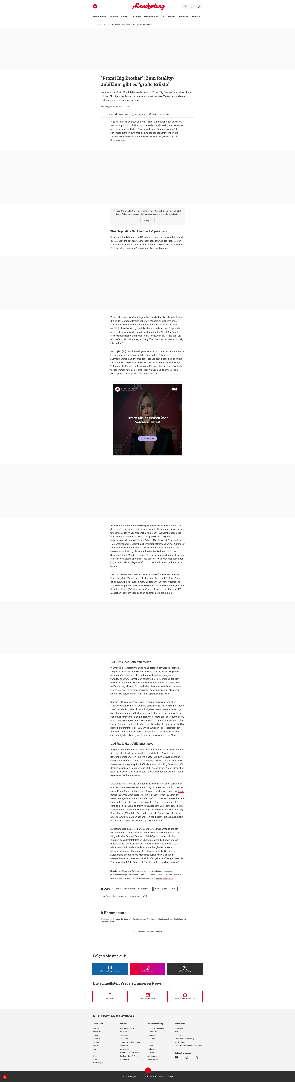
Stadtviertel (97, 1032)
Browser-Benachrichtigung (130, 1042)
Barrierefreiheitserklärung (184, 1039)
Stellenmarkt (125, 1059)
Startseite (97, 24)
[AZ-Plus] (95, 6)
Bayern (114, 16)
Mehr (195, 16)
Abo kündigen (180, 1042)
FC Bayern (96, 1039)
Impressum (179, 1028)
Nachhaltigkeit (98, 1063)
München (98, 16)
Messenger (124, 1035)
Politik (171, 16)
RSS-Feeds (124, 1039)
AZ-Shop (151, 1053)
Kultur (182, 16)
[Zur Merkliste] (192, 6)
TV (163, 16)
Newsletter (124, 1032)
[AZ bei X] (197, 1057)
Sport (124, 16)
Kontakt (150, 1046)
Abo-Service (152, 1039)
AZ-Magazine (152, 1056)
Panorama (149, 16)
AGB (176, 1032)
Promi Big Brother (156, 121)
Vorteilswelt (124, 1049)
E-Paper (150, 1042)
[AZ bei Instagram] (186, 1057)
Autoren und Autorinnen (156, 1028)
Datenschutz (179, 1035)
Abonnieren (152, 1035)
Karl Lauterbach (157, 794)
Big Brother (116, 889)
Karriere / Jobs (153, 1032)
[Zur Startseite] (148, 10)
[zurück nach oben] (148, 1071)
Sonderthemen (153, 1059)
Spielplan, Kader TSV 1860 (129, 1056)
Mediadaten (152, 1049)
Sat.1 (113, 125)
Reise (95, 1059)
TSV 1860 (96, 1042)
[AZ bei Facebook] (176, 1057)
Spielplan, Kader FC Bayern (130, 1053)
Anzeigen (147, 220)
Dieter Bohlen (129, 889)
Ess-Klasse (124, 1046)
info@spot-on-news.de (164, 878)
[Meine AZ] (199, 6)
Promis (137, 16)
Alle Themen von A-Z (127, 1028)
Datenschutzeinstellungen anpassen (188, 1046)
